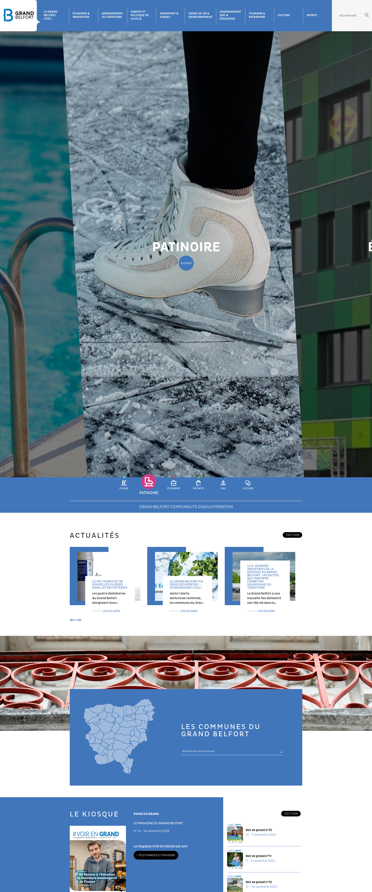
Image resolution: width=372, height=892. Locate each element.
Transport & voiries (169, 15)
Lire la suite (111, 611)
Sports (312, 15)
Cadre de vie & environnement (201, 15)
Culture (284, 15)
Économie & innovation (81, 15)
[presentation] (73, 620)
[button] (124, 487)
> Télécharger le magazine (156, 855)
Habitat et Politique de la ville (140, 15)
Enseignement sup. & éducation (230, 15)
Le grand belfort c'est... (50, 15)
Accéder (186, 263)
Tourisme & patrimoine (257, 15)
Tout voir (292, 535)
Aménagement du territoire (112, 15)
